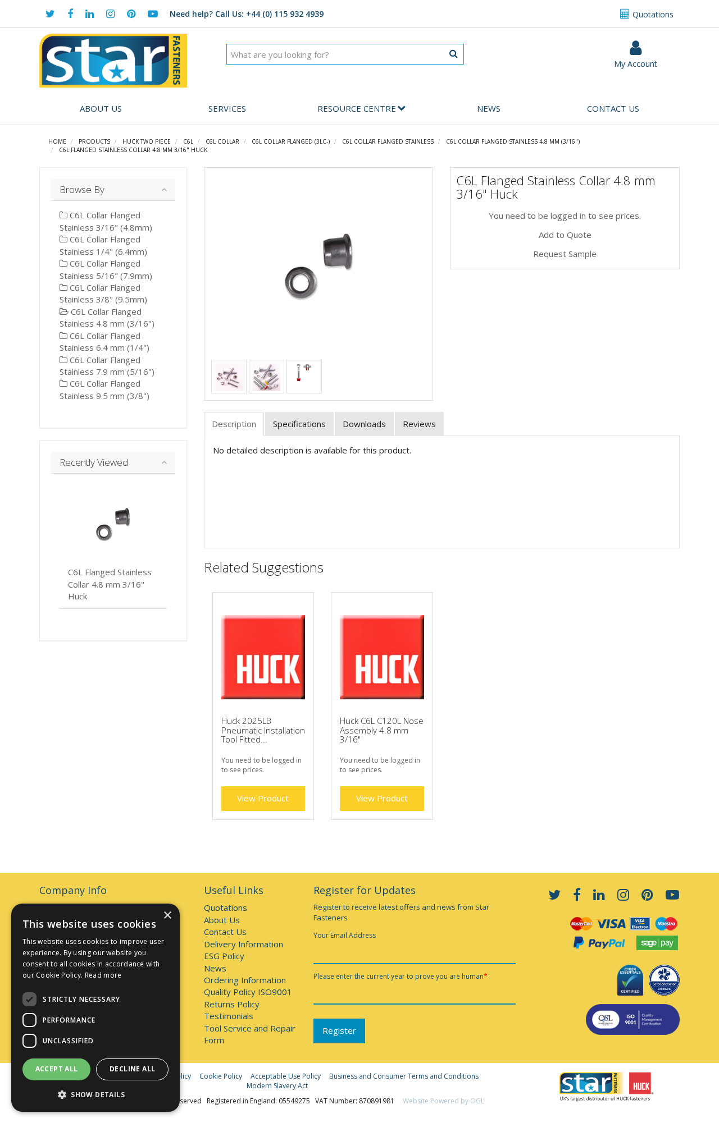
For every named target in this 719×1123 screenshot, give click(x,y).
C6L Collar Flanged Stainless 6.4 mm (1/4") (104, 341)
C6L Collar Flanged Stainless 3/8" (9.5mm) (103, 293)
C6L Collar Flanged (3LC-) (291, 141)
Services (227, 108)
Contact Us (613, 108)
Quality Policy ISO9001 (248, 991)
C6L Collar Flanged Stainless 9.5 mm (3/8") (104, 389)
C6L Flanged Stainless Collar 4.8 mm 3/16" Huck (133, 150)
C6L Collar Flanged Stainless (388, 141)
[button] (95, 1094)
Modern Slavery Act (277, 1085)
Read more (103, 975)
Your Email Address (344, 935)
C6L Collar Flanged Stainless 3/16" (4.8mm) (106, 220)
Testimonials (228, 1015)
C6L (188, 141)
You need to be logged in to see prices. (565, 215)
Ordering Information (245, 980)
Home (57, 141)
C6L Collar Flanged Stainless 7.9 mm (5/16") (107, 365)
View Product (263, 798)
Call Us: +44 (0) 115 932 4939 (247, 13)
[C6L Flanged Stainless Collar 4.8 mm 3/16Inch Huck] (318, 266)
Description (234, 423)
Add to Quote (565, 234)
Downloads (364, 423)
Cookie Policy (220, 1076)
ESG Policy (224, 955)
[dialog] (95, 1008)
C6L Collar (222, 141)
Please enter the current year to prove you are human (400, 976)
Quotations (652, 14)
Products (94, 141)
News (488, 108)
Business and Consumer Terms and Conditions (404, 1076)
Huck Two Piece (146, 141)
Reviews (419, 423)
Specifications (299, 423)
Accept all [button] (56, 1069)
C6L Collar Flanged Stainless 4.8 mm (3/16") (513, 141)
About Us (101, 108)
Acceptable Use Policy (286, 1076)
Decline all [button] (132, 1069)
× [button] (167, 915)
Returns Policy (232, 1004)
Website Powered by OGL (443, 1101)
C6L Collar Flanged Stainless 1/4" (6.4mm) (103, 244)
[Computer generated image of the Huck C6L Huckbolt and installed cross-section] (304, 371)
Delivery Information (243, 944)
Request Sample (565, 253)
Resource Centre (356, 108)
